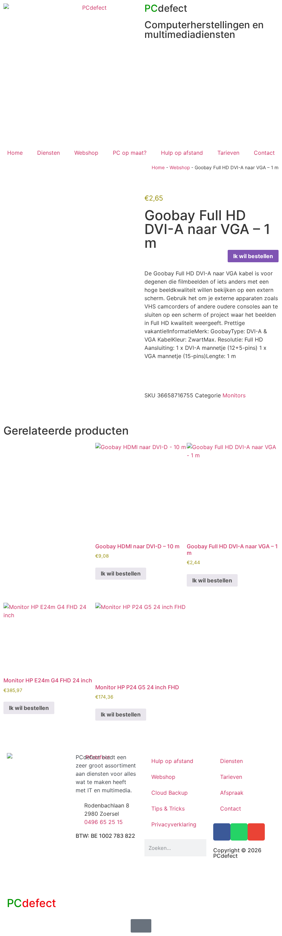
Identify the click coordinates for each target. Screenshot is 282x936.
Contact (264, 152)
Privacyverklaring (173, 824)
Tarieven (228, 152)
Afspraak (231, 792)
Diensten (48, 152)
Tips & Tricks (168, 808)
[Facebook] (221, 832)
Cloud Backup (169, 792)
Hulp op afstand (182, 152)
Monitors (234, 395)
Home (15, 152)
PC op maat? (130, 152)
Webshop (86, 152)
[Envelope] (256, 832)
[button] (146, 410)
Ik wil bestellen (253, 256)
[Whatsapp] (239, 832)
